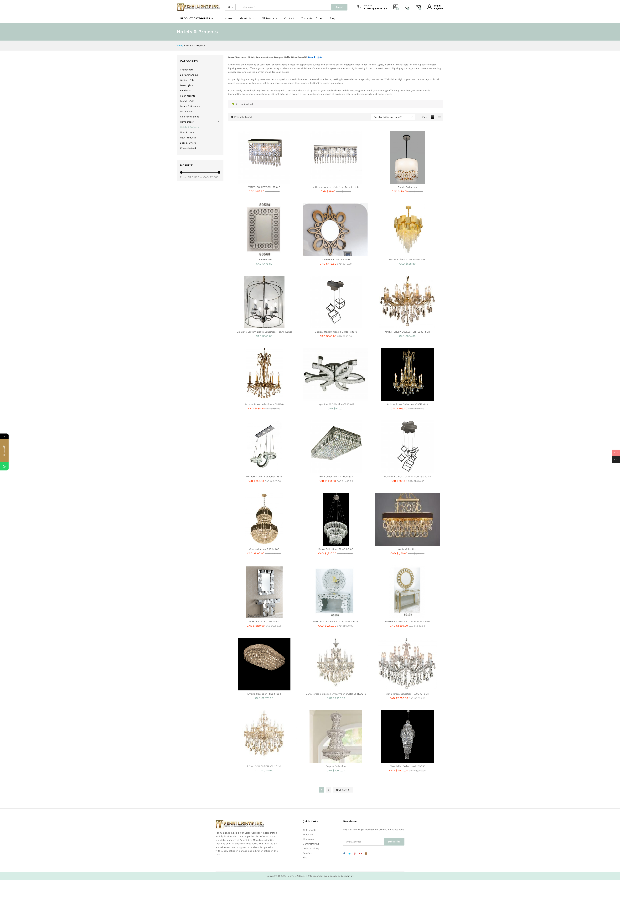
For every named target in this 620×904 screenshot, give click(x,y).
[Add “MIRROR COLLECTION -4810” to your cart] (253, 616)
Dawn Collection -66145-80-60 (335, 549)
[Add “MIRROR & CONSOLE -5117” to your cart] (324, 254)
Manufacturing (311, 843)
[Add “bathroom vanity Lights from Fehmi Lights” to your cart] (324, 181)
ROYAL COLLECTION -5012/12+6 (264, 766)
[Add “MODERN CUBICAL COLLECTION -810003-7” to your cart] (396, 471)
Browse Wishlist (411, 399)
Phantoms (308, 839)
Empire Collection (336, 766)
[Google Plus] (355, 854)
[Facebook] (344, 854)
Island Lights (187, 101)
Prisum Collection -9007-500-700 (407, 259)
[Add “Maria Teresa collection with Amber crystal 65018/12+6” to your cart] (324, 688)
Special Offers (188, 143)
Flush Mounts (187, 96)
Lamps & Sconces (190, 106)
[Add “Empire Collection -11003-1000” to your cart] (253, 688)
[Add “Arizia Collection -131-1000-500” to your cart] (324, 471)
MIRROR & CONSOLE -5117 (336, 259)
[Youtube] (360, 854)
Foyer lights (186, 85)
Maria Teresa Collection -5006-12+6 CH (407, 694)
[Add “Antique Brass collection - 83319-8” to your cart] (253, 399)
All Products (269, 18)
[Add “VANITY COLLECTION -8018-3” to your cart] (253, 181)
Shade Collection (407, 187)
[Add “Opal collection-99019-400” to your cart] (253, 544)
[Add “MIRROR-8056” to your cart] (253, 254)
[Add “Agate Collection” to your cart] (396, 544)
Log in (437, 5)
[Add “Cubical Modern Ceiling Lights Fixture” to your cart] (324, 326)
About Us (308, 834)
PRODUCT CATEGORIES (195, 18)
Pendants (185, 90)
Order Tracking (311, 848)
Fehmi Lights (315, 57)
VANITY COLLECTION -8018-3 (264, 187)
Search (339, 7)
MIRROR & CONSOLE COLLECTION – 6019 (335, 621)
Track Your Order (312, 18)
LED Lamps (186, 111)
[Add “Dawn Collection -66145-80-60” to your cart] (324, 544)
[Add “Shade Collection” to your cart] (396, 181)
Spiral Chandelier (189, 75)
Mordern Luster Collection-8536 (264, 476)
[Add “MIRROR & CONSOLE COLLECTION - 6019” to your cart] (324, 616)
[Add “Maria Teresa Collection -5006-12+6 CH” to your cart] (396, 688)
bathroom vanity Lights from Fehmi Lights (335, 187)
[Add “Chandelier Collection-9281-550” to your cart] (396, 761)
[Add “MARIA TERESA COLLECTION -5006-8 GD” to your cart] (396, 326)
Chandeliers (186, 69)
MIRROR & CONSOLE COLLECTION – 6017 (407, 621)
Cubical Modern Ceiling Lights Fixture (336, 332)
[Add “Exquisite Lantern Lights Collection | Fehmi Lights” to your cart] (253, 326)
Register (438, 8)
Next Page (342, 790)
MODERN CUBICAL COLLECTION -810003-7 (407, 476)
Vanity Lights (187, 80)
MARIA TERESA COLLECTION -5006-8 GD (407, 332)
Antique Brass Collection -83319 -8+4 (407, 404)
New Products (188, 137)
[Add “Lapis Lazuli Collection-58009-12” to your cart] (324, 399)
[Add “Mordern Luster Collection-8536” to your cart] (253, 471)
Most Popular (187, 132)
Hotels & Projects (189, 127)
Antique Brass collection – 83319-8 (264, 404)
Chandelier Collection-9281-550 (407, 766)
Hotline (368, 5)
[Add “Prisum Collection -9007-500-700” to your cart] (396, 254)
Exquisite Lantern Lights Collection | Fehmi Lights (264, 332)
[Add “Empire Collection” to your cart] (324, 761)
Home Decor (187, 122)
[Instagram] (366, 854)
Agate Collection (407, 549)
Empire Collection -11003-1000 (264, 694)
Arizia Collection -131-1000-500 (336, 476)
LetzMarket (347, 876)
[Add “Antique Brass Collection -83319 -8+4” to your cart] (396, 399)
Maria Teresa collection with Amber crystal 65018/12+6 (335, 694)
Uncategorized (188, 148)
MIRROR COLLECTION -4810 (264, 621)
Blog (332, 18)
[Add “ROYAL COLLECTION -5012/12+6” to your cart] (253, 761)
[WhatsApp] (4, 466)
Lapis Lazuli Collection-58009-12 (336, 404)
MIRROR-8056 (264, 259)
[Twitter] (349, 854)
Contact (289, 18)
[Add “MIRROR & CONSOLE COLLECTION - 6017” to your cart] (396, 616)
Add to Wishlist (268, 181)
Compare (275, 181)
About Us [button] (245, 18)
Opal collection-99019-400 (264, 549)
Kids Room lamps (189, 116)
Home (228, 18)
